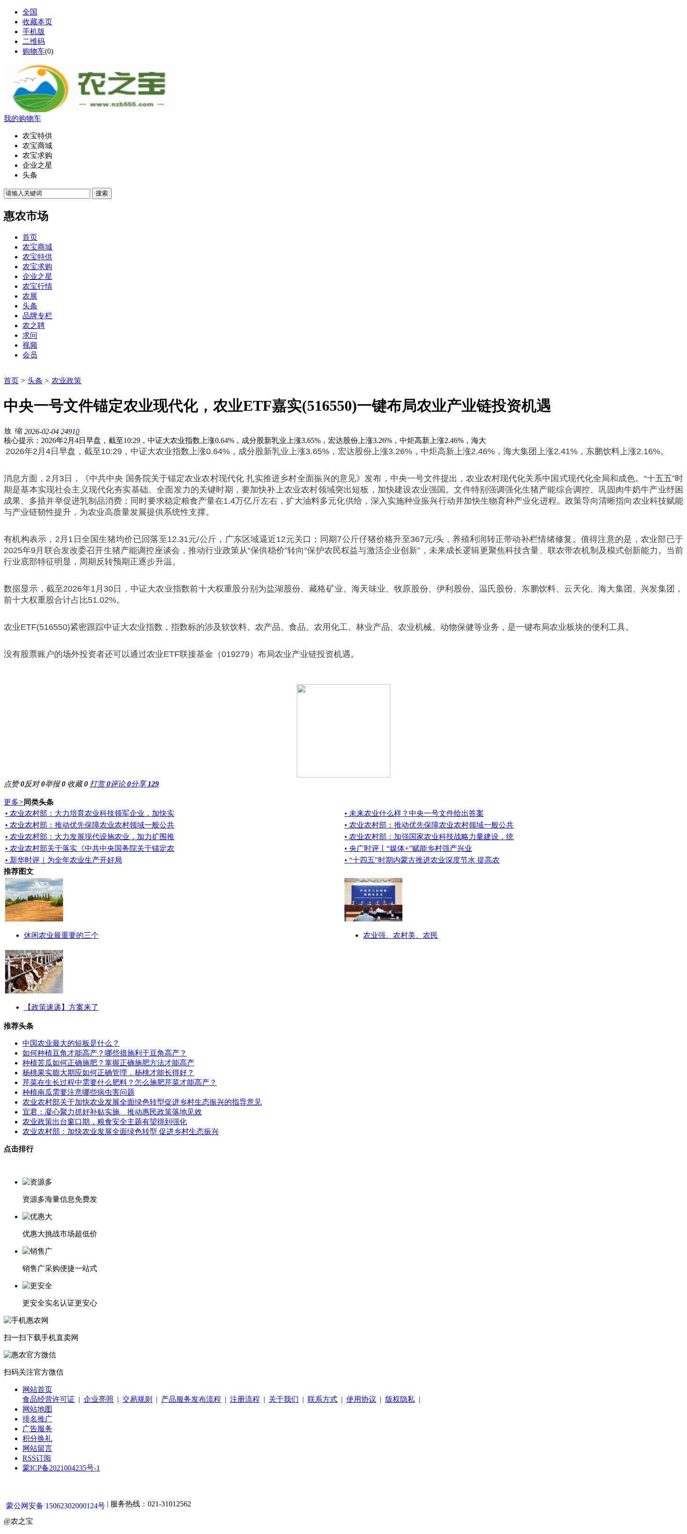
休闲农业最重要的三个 (61, 935)
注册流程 (245, 1399)
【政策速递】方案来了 (61, 1007)
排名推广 (37, 1419)
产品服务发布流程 (191, 1399)
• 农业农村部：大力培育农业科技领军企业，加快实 (89, 813)
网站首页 (37, 1389)
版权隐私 (400, 1399)
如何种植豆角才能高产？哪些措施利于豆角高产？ (104, 1053)
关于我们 (284, 1399)
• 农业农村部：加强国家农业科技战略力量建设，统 (429, 837)
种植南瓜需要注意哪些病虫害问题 (78, 1092)
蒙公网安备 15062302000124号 (55, 1506)
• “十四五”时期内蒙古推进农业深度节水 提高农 (422, 860)
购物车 (33, 51)
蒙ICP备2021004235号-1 (61, 1468)
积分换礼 (37, 1438)
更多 (14, 802)
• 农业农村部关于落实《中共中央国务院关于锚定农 (89, 848)
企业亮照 (99, 1399)
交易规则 (137, 1399)
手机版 (33, 32)
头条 (35, 381)
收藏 (77, 784)
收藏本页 (37, 22)
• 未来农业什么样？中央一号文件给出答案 (414, 813)
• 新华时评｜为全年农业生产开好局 (63, 860)
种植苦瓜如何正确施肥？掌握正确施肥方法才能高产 (108, 1063)
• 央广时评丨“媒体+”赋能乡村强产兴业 (408, 848)
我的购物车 (22, 118)
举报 (55, 784)
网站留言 (37, 1448)
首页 (11, 381)
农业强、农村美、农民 (400, 935)
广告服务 (37, 1429)
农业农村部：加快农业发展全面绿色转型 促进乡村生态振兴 (120, 1131)
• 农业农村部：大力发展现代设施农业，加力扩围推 (89, 837)
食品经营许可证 (48, 1399)
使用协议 (361, 1399)
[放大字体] (7, 430)
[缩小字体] (18, 430)
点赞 (14, 784)
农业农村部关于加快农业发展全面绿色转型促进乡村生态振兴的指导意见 (142, 1102)
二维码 (33, 41)
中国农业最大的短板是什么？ (71, 1043)
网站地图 (37, 1409)
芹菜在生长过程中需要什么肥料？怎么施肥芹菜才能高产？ (119, 1082)
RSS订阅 (36, 1458)
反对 (34, 784)
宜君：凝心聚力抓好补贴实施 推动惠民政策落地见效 (112, 1112)
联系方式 (322, 1399)
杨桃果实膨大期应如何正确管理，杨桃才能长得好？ (108, 1073)
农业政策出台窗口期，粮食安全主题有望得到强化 (104, 1122)
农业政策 (66, 381)
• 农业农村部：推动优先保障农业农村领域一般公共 (89, 825)
